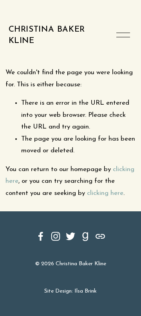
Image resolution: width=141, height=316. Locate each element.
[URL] (100, 236)
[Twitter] (70, 236)
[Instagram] (55, 236)
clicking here (105, 193)
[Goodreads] (85, 236)
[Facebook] (40, 236)
